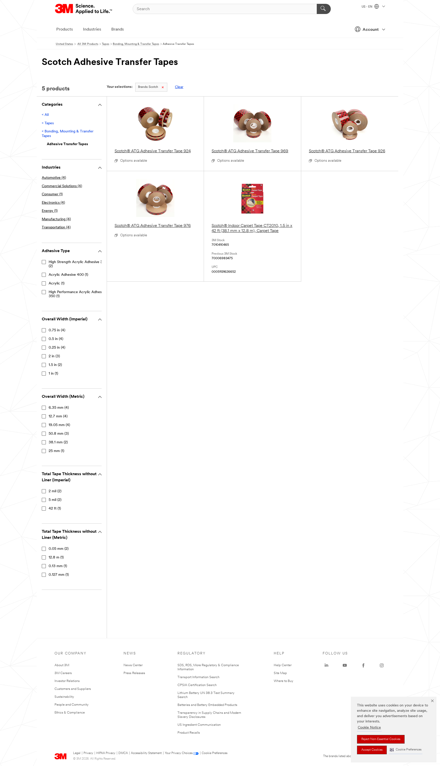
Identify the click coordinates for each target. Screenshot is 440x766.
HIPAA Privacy (105, 753)
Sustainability (64, 697)
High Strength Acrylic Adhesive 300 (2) (78, 264)
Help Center (283, 665)
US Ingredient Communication (199, 725)
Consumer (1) (52, 194)
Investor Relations (67, 681)
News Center (133, 665)
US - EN (367, 6)
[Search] (324, 9)
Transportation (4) (56, 227)
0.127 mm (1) (59, 575)
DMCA (123, 753)
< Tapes (48, 123)
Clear (179, 87)
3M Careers (63, 673)
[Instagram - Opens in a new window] (382, 665)
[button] (405, 750)
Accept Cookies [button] (371, 749)
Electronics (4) (53, 203)
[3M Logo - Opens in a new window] (84, 9)
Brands (117, 30)
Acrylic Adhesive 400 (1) (68, 275)
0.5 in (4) (56, 339)
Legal (76, 753)
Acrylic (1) (56, 283)
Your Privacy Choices (179, 753)
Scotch (148, 87)
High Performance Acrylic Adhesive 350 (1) (77, 294)
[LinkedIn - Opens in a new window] (326, 665)
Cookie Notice (369, 728)
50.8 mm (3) (59, 434)
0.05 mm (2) (58, 549)
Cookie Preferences (214, 753)
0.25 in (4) (57, 348)
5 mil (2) (55, 500)
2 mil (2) (55, 491)
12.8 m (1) (56, 557)
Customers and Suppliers (72, 689)
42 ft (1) (55, 509)
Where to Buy (283, 681)
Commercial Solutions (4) (62, 186)
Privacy (88, 753)
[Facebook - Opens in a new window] (363, 665)
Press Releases (134, 673)
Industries (92, 30)
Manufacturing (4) (56, 219)
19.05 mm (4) (59, 425)
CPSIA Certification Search (197, 685)
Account (371, 30)
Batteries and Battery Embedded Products (207, 705)
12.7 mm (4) (58, 416)
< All (45, 115)
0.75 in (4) (57, 330)
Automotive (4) (54, 178)
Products (64, 30)
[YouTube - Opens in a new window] (345, 665)
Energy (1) (50, 211)
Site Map (280, 673)
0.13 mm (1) (58, 566)
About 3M (61, 665)
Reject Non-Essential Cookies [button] (380, 739)
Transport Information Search (198, 677)
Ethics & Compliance (69, 712)
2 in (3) (54, 356)
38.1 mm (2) (58, 442)
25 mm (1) (56, 451)
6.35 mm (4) (59, 408)
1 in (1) (53, 374)
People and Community (71, 704)
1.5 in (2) (55, 365)
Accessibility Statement (146, 753)
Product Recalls (188, 732)
